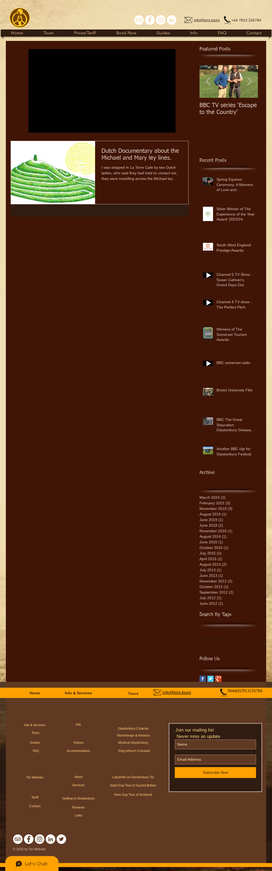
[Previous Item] (208, 81)
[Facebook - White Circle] (150, 20)
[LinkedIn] (171, 20)
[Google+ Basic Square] (218, 679)
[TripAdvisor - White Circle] (139, 20)
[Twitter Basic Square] (210, 679)
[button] (163, 32)
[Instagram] (160, 20)
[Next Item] (249, 81)
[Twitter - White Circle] (61, 839)
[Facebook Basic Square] (202, 679)
